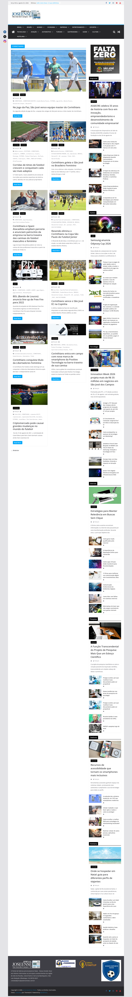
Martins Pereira (68, 101)
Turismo (59, 32)
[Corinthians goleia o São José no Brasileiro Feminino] (67, 131)
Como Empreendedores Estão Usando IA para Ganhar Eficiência (110, 188)
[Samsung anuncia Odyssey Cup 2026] (105, 224)
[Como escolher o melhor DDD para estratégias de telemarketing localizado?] (95, 822)
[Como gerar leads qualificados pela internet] (95, 542)
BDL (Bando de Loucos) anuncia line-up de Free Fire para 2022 (28, 299)
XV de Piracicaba (17, 161)
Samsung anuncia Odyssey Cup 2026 (101, 241)
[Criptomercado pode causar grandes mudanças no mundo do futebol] (29, 395)
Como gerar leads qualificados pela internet (108, 541)
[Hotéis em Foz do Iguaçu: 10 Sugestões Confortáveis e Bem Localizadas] (95, 917)
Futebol (23, 94)
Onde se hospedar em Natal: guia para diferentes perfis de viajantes (103, 876)
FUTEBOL (52, 101)
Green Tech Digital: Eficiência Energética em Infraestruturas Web (111, 473)
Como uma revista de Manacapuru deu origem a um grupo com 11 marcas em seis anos (111, 145)
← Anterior (15, 450)
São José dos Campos (18, 103)
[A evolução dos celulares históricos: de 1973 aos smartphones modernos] (95, 799)
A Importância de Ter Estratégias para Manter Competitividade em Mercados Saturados (111, 201)
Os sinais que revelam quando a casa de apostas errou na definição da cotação (110, 281)
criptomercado (17, 417)
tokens (40, 419)
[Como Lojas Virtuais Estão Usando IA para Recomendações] (95, 565)
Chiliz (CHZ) (17, 414)
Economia (51, 27)
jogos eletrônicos (17, 292)
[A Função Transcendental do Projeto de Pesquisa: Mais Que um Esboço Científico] (105, 630)
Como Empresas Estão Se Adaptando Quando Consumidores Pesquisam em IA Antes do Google (111, 159)
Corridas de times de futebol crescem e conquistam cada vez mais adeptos (28, 167)
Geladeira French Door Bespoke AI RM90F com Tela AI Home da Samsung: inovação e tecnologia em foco (110, 448)
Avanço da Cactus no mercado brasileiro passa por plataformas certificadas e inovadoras (111, 294)
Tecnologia (21, 32)
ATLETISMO (27, 151)
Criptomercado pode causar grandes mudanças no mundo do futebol (28, 426)
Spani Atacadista (27, 220)
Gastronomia (72, 32)
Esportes (93, 27)
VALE (73, 156)
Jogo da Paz (59, 101)
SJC (59, 156)
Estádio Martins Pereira (43, 101)
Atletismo (16, 145)
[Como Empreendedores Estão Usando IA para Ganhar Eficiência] (95, 189)
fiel (68, 154)
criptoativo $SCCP (35, 414)
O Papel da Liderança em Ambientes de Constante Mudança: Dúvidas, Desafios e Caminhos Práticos (111, 175)
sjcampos (64, 156)
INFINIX (64, 345)
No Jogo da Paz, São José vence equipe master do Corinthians (46, 107)
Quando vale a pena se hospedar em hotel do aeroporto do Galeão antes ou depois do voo (110, 940)
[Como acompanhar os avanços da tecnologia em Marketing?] (95, 435)
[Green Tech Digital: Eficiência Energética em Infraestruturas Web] (95, 473)
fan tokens (39, 417)
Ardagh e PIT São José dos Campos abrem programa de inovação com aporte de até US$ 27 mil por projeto (110, 407)
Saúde (85, 32)
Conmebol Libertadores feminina (23, 353)
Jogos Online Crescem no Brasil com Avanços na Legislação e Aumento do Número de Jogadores (111, 321)
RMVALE (80, 154)
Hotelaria (21, 36)
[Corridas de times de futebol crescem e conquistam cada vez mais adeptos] (29, 131)
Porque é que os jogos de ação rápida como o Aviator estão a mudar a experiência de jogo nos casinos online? (111, 266)
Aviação (34, 32)
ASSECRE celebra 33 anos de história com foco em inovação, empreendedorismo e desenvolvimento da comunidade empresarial (104, 114)
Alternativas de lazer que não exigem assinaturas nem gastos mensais (111, 608)
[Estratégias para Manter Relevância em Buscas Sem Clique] (105, 495)
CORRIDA (22, 154)
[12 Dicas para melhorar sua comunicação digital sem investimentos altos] (95, 576)
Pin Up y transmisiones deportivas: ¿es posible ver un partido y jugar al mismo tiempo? (111, 335)
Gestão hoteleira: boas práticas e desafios (110, 928)
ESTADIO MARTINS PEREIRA (58, 154)
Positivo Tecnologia (56, 347)
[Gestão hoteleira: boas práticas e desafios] (95, 929)
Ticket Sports (21, 158)
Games (15, 284)
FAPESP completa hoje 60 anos (111, 727)
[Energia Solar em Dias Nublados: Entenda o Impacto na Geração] (95, 462)
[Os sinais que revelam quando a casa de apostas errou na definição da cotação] (95, 281)
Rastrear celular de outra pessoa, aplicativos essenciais (111, 833)
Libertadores (26, 356)
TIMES (28, 158)
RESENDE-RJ (70, 222)
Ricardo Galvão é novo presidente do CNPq (110, 717)
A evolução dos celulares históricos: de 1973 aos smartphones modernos (111, 798)
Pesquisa (93, 642)
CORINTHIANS (18, 101)
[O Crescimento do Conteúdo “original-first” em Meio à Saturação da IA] (95, 422)
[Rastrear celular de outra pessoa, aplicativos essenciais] (95, 834)
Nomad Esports (27, 292)
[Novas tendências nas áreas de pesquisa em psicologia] (95, 694)
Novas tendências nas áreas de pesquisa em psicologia (110, 693)
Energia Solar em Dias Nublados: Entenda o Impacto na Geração (110, 461)
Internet (93, 506)
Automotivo (46, 32)
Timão (69, 156)
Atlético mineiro (18, 151)
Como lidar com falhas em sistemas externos (110, 597)
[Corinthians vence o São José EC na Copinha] (67, 270)
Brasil (19, 27)
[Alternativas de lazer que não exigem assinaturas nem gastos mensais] (95, 609)
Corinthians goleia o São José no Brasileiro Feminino (67, 164)
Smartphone (66, 347)
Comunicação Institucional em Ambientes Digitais (109, 587)
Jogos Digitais (40, 290)
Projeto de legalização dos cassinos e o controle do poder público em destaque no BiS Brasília (111, 308)
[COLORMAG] (26, 961)
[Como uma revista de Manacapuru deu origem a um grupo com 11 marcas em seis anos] (95, 145)
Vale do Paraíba (55, 158)
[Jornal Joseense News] (13, 32)
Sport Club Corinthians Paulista (21, 222)
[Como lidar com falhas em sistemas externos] (95, 598)
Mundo (39, 27)
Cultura (95, 32)
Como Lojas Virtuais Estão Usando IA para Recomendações (110, 564)
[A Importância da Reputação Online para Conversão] (95, 553)
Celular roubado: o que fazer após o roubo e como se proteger (110, 810)
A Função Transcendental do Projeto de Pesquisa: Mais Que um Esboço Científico (105, 651)
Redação (16, 98)
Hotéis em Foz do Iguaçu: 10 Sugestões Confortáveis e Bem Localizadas (111, 917)
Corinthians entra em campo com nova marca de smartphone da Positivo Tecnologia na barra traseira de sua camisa (67, 359)
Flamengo (15, 156)
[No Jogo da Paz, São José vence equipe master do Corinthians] (48, 71)
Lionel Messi (22, 419)
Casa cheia (56, 290)
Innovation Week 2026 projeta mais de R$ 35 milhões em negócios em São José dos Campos (104, 379)
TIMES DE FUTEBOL (36, 158)
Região (29, 27)
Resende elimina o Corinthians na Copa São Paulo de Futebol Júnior (64, 233)
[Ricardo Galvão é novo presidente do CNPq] (95, 718)
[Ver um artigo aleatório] (118, 32)
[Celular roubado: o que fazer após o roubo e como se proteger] (95, 811)
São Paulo (40, 156)
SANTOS (15, 158)
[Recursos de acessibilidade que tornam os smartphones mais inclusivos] (105, 749)
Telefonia (54, 338)
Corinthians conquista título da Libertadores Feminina (28, 361)
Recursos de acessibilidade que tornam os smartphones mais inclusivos (104, 770)
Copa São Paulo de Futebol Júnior (62, 220)
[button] (23, 27)
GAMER (28, 290)
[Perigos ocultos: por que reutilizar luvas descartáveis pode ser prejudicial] (95, 682)
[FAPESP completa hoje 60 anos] (95, 728)
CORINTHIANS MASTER (29, 101)
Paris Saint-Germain (32, 419)
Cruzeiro (37, 154)
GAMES (34, 290)
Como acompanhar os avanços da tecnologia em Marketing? (110, 434)
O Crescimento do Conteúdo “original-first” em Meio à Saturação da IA (111, 422)
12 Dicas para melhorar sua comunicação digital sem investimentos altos (111, 575)
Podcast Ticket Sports (31, 156)
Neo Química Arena (72, 345)
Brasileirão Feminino (58, 151)
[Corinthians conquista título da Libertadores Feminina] (29, 334)
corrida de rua (30, 154)
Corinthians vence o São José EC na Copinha (67, 302)
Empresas (63, 27)
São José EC (28, 103)
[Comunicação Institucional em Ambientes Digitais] (95, 588)
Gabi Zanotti (73, 154)
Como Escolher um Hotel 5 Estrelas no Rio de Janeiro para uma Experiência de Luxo (111, 903)
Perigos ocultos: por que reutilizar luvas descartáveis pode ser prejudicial (111, 681)
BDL (15, 290)
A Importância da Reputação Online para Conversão (110, 552)
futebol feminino (17, 356)
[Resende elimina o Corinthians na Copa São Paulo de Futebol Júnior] (67, 200)
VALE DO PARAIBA (56, 227)
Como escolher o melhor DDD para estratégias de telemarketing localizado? (111, 821)
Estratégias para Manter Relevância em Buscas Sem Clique (104, 514)
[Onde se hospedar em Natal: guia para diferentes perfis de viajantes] (105, 855)
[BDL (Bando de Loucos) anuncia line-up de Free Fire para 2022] (29, 270)
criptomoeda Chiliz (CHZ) (28, 417)
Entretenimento (78, 27)
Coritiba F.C (16, 154)
